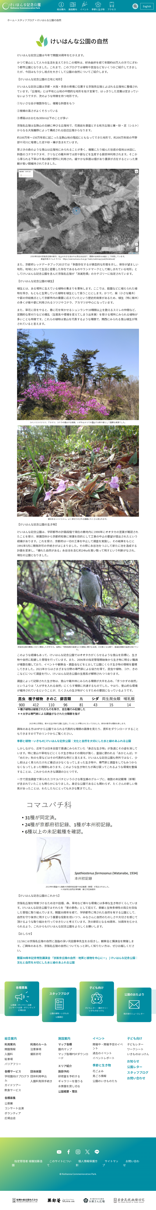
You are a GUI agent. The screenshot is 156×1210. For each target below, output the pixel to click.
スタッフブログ (25, 20)
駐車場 (9, 1059)
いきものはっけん (138, 1054)
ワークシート (135, 1049)
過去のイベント (102, 1053)
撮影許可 (35, 1054)
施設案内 (64, 1038)
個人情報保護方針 (87, 1163)
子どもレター (135, 1044)
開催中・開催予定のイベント (108, 1046)
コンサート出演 (14, 1108)
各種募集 (10, 1098)
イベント (99, 1038)
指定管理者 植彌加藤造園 (27, 1163)
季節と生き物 (102, 1065)
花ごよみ (98, 1071)
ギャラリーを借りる (70, 1081)
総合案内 (11, 1038)
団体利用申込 (38, 1076)
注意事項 (35, 1049)
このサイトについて (59, 1163)
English (147, 6)
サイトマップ (110, 1163)
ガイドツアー (13, 1085)
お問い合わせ (136, 1078)
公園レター (134, 1067)
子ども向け (134, 1038)
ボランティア (13, 1113)
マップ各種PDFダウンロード (73, 1056)
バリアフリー (13, 1064)
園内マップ (65, 1049)
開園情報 (10, 1049)
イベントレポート (104, 1058)
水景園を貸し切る (69, 1086)
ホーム (11, 20)
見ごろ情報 (99, 1076)
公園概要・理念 (67, 1091)
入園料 (9, 1054)
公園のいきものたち (105, 1081)
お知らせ (133, 1061)
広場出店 (10, 1118)
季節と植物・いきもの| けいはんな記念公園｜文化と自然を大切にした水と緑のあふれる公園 (74, 741)
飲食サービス (13, 1090)
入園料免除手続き (41, 1081)
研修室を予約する (69, 1076)
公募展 (9, 1103)
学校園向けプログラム (17, 1078)
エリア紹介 (65, 1066)
